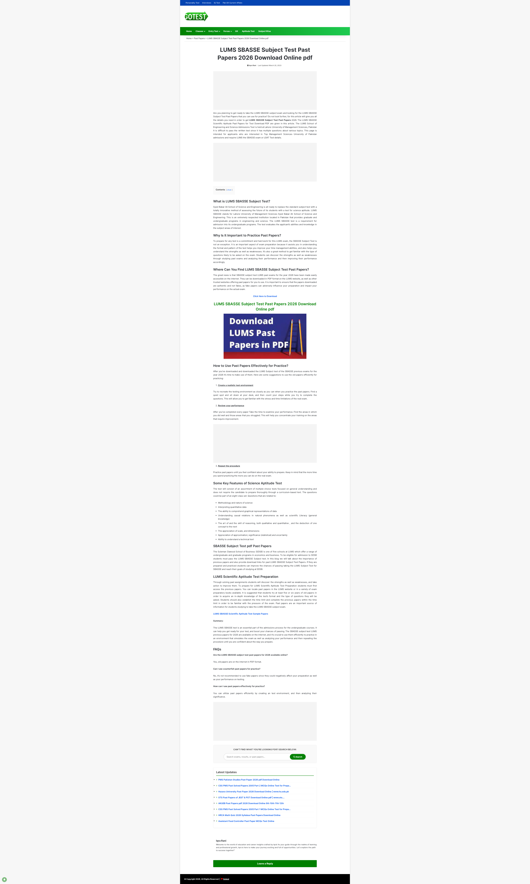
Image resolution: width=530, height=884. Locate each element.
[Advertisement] (265, 90)
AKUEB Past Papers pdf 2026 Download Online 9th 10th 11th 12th (251, 803)
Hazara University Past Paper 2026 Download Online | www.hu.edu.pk (253, 791)
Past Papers (199, 38)
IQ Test (217, 3)
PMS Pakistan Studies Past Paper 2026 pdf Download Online (248, 779)
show (229, 190)
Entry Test (213, 31)
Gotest (226, 879)
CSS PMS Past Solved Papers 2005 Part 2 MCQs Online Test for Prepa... (254, 785)
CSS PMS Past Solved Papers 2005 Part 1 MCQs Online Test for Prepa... (254, 809)
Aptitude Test (248, 31)
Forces (226, 31)
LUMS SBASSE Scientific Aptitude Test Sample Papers (240, 613)
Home (189, 31)
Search (298, 757)
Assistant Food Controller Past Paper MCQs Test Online (246, 821)
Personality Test (192, 3)
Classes (199, 31)
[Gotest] (196, 16)
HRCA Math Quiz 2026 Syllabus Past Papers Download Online (249, 815)
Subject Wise (264, 31)
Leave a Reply (265, 863)
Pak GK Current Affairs (232, 3)
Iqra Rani (252, 65)
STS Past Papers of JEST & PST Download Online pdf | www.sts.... (251, 797)
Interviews (206, 3)
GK (236, 31)
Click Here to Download (265, 296)
